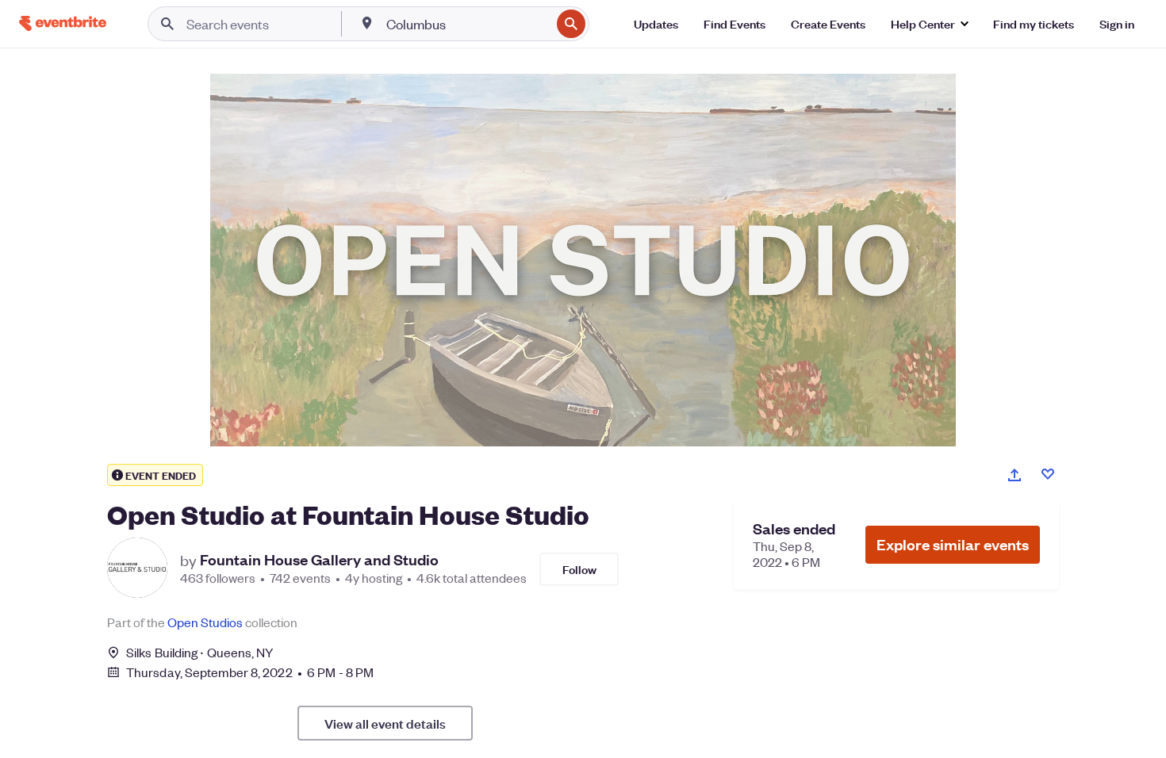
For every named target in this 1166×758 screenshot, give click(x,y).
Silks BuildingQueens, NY (200, 652)
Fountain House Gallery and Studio (319, 560)
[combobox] (467, 24)
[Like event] (1048, 474)
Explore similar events (952, 544)
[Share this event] (1014, 475)
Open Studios (205, 622)
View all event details (385, 723)
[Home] (62, 23)
